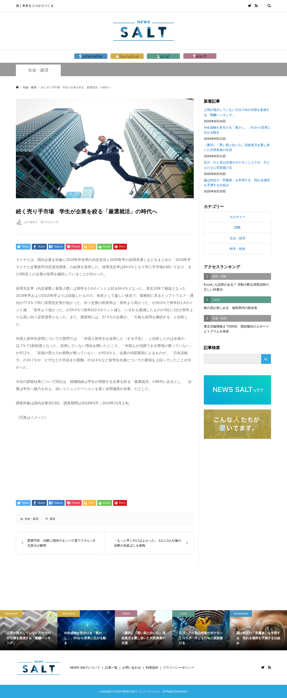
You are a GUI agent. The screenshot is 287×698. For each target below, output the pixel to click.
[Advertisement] (105, 459)
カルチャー (237, 217)
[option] (28, 630)
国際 (237, 227)
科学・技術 (237, 248)
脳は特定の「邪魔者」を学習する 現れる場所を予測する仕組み (237, 182)
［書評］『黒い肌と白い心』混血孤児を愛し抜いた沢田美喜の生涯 (237, 147)
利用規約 (152, 667)
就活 (52, 518)
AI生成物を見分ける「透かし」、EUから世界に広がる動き (237, 130)
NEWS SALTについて (85, 667)
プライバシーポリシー (178, 667)
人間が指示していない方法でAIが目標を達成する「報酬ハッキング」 (237, 112)
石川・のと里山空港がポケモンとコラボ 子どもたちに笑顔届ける (237, 165)
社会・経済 (38, 70)
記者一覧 (111, 667)
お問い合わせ (131, 667)
